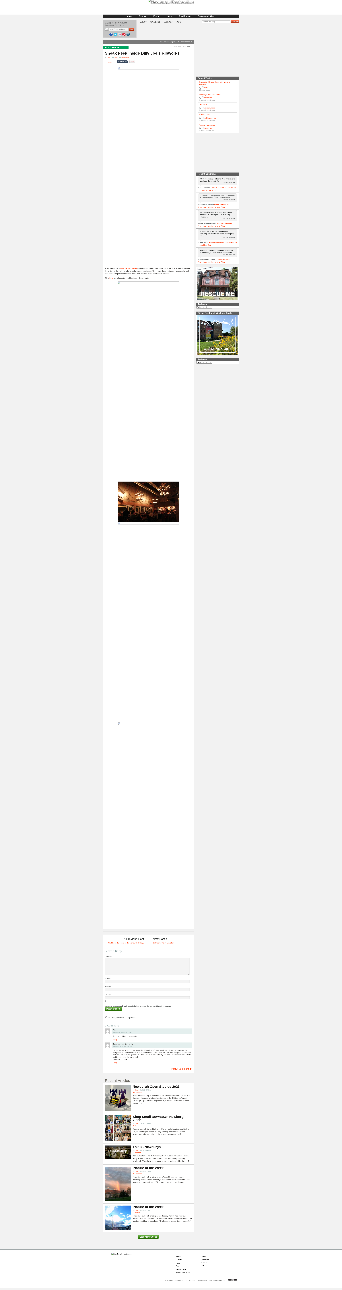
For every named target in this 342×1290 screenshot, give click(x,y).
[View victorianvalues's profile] (202, 108)
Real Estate (185, 16)
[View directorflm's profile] (202, 128)
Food (116, 57)
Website (108, 995)
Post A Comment (180, 1069)
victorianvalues (209, 108)
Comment (110, 956)
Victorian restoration (207, 125)
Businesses (112, 47)
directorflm (208, 128)
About (143, 22)
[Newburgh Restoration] (122, 1254)
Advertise (155, 22)
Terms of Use (190, 1280)
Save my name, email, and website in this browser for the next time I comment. (138, 1006)
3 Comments (137, 1153)
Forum (156, 16)
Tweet (109, 62)
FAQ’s (178, 22)
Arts (169, 16)
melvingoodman (210, 118)
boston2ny (208, 98)
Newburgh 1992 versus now (209, 95)
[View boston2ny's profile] (202, 98)
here (111, 278)
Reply (115, 1040)
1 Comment (136, 1212)
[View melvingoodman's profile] (202, 118)
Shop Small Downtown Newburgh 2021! (159, 1118)
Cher (108, 57)
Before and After (206, 16)
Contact (168, 22)
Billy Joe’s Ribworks (128, 268)
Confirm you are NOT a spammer (122, 1017)
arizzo (206, 88)
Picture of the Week (148, 1168)
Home (129, 16)
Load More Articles (148, 1237)
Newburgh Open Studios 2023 (156, 1086)
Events (142, 16)
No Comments (137, 1092)
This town (203, 105)
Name (108, 979)
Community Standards (217, 1280)
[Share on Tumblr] (122, 61)
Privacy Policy (202, 1280)
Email (108, 987)
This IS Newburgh (147, 1147)
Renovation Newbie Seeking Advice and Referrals (214, 83)
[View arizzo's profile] (202, 88)
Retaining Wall (204, 115)
